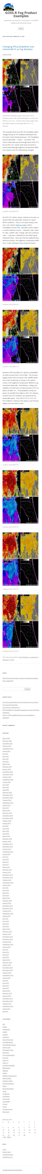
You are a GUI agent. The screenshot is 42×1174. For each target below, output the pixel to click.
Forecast (5, 1058)
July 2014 (5, 950)
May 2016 (6, 893)
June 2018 (6, 828)
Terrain (5, 1104)
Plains (5, 1086)
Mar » (9, 1137)
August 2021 (6, 751)
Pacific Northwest (8, 1083)
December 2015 (8, 906)
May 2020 (6, 787)
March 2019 (6, 810)
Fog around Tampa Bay (10, 705)
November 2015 (8, 908)
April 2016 (6, 895)
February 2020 (7, 792)
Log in (4, 1149)
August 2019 (6, 805)
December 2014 (8, 937)
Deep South (6, 1047)
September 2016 (8, 883)
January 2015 (7, 934)
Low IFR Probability (9, 1065)
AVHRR (5, 1032)
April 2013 (6, 988)
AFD (4, 1024)
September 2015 (8, 913)
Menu (21, 28)
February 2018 (7, 839)
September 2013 (8, 975)
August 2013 (6, 978)
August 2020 (6, 782)
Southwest (6, 1096)
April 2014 (6, 957)
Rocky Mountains (8, 1089)
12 (14, 1130)
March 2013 (6, 991)
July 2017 (5, 857)
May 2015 (6, 924)
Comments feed (8, 1155)
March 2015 (6, 929)
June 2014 (6, 952)
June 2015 (6, 921)
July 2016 (5, 888)
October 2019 (7, 800)
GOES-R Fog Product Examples (21, 14)
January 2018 (7, 841)
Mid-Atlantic (6, 1068)
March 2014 (6, 960)
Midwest (5, 1071)
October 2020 (7, 777)
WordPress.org (7, 1157)
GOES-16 (5, 1060)
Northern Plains (8, 1081)
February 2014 (7, 962)
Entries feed (7, 1152)
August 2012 (6, 1009)
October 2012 (7, 1004)
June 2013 (6, 983)
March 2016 (6, 898)
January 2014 (7, 965)
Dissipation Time (8, 1050)
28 (24, 1135)
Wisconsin (6, 1112)
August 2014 (6, 947)
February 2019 (7, 813)
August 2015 (6, 916)
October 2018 (7, 821)
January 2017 (7, 872)
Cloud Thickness (24, 657)
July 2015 (5, 919)
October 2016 (7, 880)
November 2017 (8, 846)
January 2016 (7, 903)
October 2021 (7, 746)
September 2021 (8, 749)
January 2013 (7, 996)
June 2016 (6, 890)
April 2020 (6, 790)
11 (8, 1130)
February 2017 (7, 870)
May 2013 (6, 986)
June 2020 (6, 785)
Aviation (5, 1035)
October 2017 (7, 849)
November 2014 (8, 939)
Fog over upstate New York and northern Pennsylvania (20, 702)
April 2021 (6, 761)
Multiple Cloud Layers (10, 1076)
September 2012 (8, 1006)
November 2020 (8, 774)
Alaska (5, 1027)
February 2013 (7, 993)
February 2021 (7, 767)
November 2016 (8, 877)
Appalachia (6, 1029)
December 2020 (8, 772)
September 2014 (8, 944)
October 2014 (7, 942)
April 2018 (6, 834)
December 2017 (8, 844)
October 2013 (7, 973)
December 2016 (8, 875)
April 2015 (6, 926)
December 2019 (8, 795)
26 (14, 1135)
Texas (5, 1107)
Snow (4, 1091)
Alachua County (21, 225)
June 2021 (6, 756)
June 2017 (6, 859)
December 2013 (8, 968)
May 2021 (6, 759)
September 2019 (8, 803)
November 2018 (8, 818)
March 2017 (6, 867)
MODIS (5, 1073)
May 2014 (6, 955)
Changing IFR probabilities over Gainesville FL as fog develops (18, 48)
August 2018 (6, 823)
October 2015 (7, 911)
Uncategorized (7, 1109)
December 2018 (8, 816)
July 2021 (5, 754)
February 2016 (7, 901)
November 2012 (8, 1001)
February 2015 (7, 932)
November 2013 (8, 970)
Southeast (33, 657)
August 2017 (6, 854)
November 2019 (8, 798)
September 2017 (8, 852)
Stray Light (6, 1099)
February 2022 (7, 741)
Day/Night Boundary (9, 1045)
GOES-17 (5, 1063)
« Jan (4, 1137)
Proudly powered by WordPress (12, 1170)
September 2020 (8, 780)
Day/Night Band (8, 1042)
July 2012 (5, 1011)
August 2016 (6, 885)
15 (29, 1130)
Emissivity (6, 1053)
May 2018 (6, 831)
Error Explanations (9, 1055)
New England (7, 1078)
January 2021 (7, 769)
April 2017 (6, 865)
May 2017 (6, 862)
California (6, 1037)
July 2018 (5, 826)
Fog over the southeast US (11, 707)
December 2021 (8, 743)
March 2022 (6, 738)
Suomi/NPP (6, 1102)
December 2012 (8, 998)
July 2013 (5, 980)
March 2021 (6, 764)
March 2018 (6, 836)
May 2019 (6, 808)
